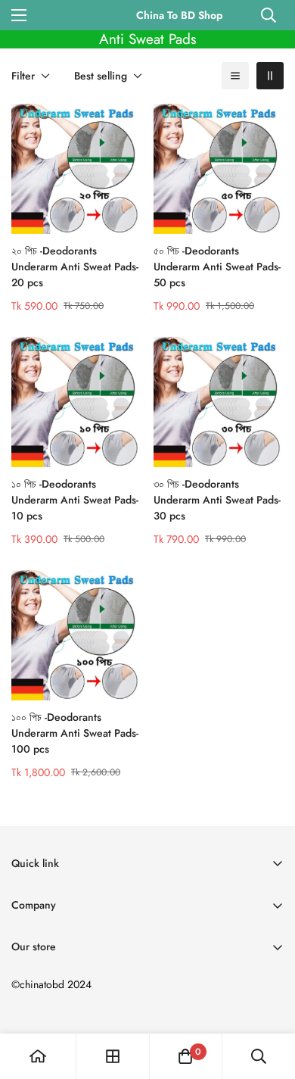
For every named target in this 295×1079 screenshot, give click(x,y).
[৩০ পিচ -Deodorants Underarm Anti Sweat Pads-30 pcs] (219, 402)
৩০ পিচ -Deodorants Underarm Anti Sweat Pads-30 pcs (217, 499)
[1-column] (235, 75)
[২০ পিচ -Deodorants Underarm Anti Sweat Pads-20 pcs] (76, 169)
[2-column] (270, 75)
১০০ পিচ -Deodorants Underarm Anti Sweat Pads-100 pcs (74, 732)
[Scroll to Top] (268, 999)
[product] (38, 1056)
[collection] (112, 1056)
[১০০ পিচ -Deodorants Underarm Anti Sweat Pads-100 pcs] (76, 635)
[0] (185, 1056)
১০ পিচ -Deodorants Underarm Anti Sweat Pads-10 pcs (74, 499)
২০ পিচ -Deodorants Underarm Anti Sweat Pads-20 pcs (74, 266)
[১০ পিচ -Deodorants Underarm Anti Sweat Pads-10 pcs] (76, 402)
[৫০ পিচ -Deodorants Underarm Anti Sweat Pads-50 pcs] (219, 169)
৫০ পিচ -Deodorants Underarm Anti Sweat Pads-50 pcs (217, 266)
